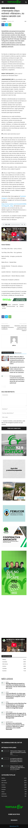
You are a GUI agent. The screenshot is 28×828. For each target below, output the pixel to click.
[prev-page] (2, 387)
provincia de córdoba (11, 306)
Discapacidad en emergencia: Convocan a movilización (7, 327)
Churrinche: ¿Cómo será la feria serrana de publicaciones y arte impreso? (21, 328)
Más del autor (18, 352)
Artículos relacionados (7, 352)
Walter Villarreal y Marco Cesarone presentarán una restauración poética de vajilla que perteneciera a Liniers (17, 360)
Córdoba (7, 5)
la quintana (21, 304)
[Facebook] (2, 24)
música (3, 306)
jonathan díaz (15, 304)
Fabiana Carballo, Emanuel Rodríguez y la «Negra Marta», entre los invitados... (17, 767)
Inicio (2, 5)
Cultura (7, 8)
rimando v (22, 306)
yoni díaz (4, 308)
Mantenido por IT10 (14, 826)
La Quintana (12, 8)
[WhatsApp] (9, 24)
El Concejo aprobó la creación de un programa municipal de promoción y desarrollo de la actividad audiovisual (17, 379)
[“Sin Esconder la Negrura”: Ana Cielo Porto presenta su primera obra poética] (5, 752)
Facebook (23, 196)
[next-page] (5, 387)
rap (17, 306)
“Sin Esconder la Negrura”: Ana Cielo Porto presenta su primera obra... (18, 752)
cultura (9, 304)
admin (4, 21)
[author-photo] (14, 343)
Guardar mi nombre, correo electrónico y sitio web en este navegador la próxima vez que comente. (13, 422)
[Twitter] (6, 24)
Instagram (4, 198)
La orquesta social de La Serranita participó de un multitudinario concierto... (16, 760)
